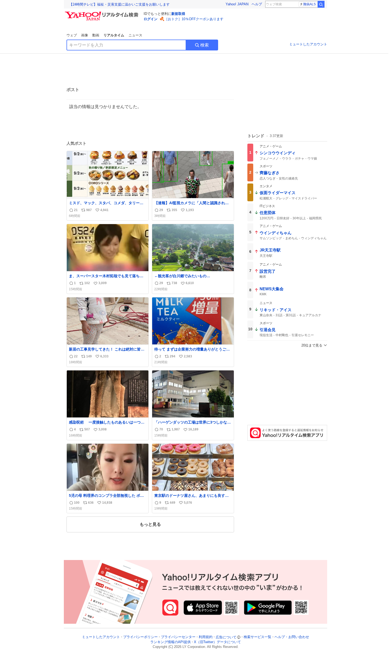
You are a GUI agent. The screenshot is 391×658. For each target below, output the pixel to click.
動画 (95, 35)
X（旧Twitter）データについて (217, 642)
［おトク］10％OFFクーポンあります (193, 19)
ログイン (150, 19)
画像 (84, 35)
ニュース (135, 35)
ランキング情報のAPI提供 (170, 642)
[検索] (321, 4)
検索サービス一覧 (257, 637)
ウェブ (71, 35)
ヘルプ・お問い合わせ (291, 637)
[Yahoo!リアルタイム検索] (102, 13)
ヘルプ (257, 4)
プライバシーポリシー (140, 637)
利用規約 (206, 637)
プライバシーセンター (178, 637)
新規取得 (178, 14)
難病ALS (309, 4)
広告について (226, 637)
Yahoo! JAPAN (237, 4)
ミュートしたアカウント (308, 44)
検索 (204, 45)
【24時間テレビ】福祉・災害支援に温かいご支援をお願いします (119, 4)
